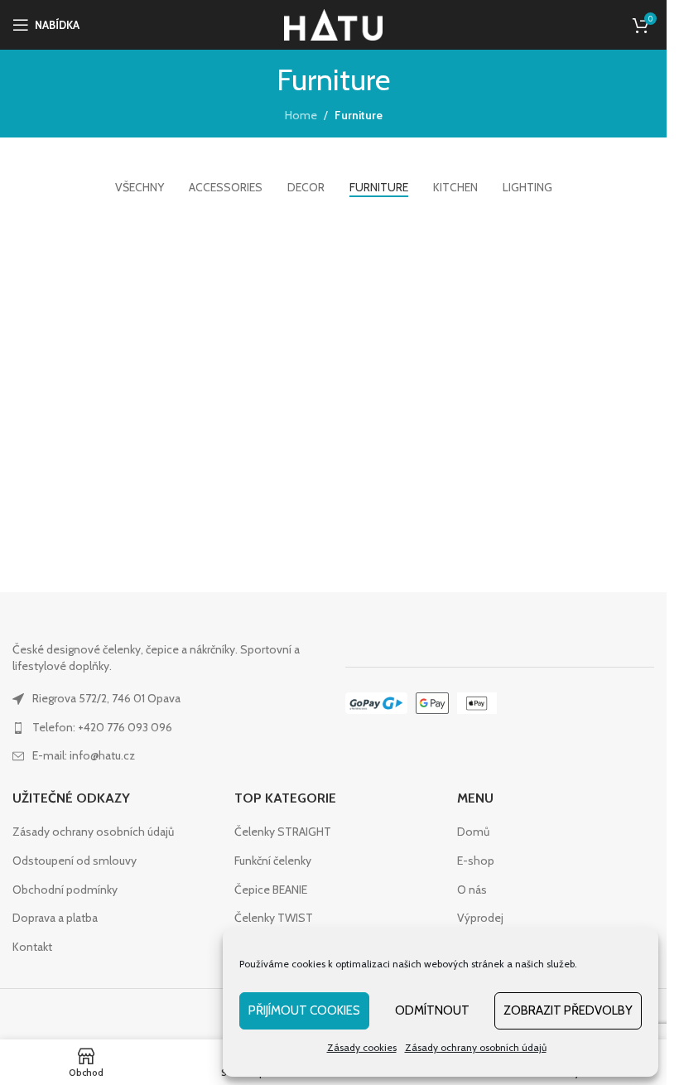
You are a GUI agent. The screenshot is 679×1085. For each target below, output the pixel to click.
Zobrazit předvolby (568, 1010)
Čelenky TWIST (273, 917)
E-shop (475, 860)
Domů (473, 831)
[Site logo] (333, 23)
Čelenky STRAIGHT (282, 831)
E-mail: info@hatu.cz (83, 755)
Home (301, 115)
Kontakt (32, 946)
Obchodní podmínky (65, 889)
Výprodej (480, 917)
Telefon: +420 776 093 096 (102, 727)
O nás (472, 889)
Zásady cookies (362, 1047)
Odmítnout (432, 1010)
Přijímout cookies (304, 1010)
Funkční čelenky (272, 860)
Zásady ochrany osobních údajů (476, 1047)
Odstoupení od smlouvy (74, 860)
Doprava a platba (55, 917)
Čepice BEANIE (270, 889)
